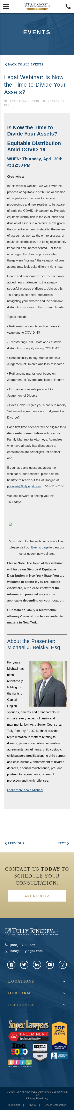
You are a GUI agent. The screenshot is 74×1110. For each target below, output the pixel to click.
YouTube (50, 965)
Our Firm (19, 993)
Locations (21, 981)
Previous (16, 843)
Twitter (24, 965)
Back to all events (25, 64)
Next (62, 843)
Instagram (63, 965)
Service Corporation (55, 1105)
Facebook (11, 965)
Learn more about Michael (25, 790)
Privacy (32, 1105)
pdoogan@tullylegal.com (24, 486)
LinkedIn (37, 965)
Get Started (37, 895)
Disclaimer (14, 1105)
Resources (21, 1005)
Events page (40, 547)
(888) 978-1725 (22, 945)
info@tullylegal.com (26, 951)
